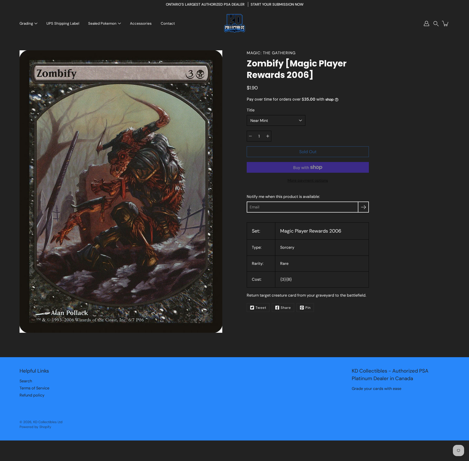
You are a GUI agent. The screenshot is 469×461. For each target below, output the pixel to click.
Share (286, 307)
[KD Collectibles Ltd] (234, 23)
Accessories (141, 23)
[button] (436, 23)
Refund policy (32, 395)
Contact (168, 23)
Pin (308, 307)
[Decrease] (250, 136)
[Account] (426, 23)
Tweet (261, 307)
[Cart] (445, 23)
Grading (26, 23)
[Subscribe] (363, 207)
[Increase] (267, 136)
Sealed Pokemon (102, 23)
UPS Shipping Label (62, 23)
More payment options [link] (308, 180)
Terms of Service (34, 388)
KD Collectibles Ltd (48, 422)
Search (26, 381)
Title (251, 110)
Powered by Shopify (35, 427)
